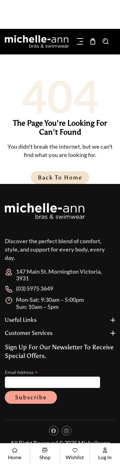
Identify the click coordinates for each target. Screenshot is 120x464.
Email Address (21, 372)
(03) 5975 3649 (34, 288)
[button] (80, 41)
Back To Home (60, 177)
